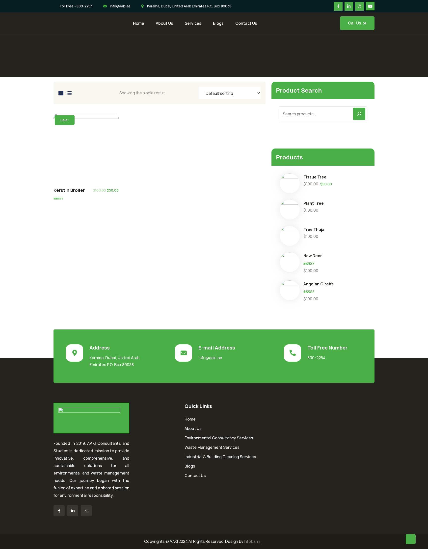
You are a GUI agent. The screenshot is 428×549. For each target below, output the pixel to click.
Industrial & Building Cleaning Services (220, 456)
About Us (164, 23)
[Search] (359, 114)
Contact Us (246, 23)
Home (138, 23)
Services (193, 23)
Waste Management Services (212, 447)
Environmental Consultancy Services (219, 438)
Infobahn (252, 541)
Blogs (218, 23)
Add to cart (86, 149)
